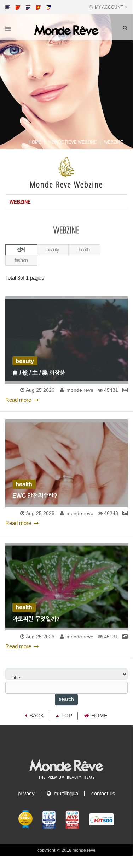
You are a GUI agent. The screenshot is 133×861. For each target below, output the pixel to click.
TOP (66, 716)
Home (35, 142)
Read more (18, 400)
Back (36, 716)
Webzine (20, 202)
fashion (21, 260)
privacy (26, 793)
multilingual (65, 793)
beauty (52, 250)
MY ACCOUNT (108, 7)
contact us (103, 793)
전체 (21, 250)
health (84, 250)
